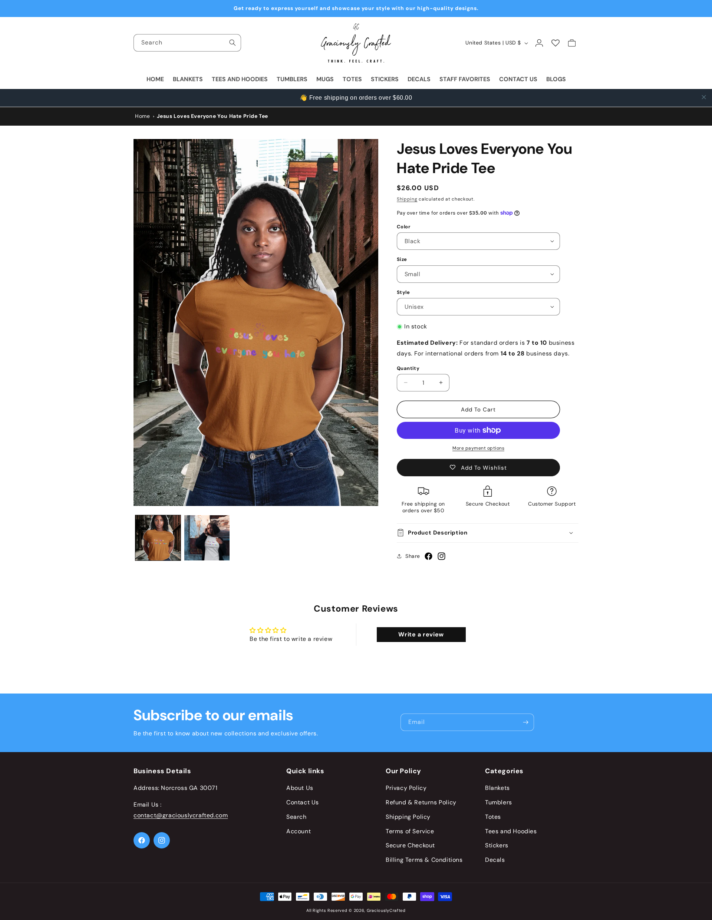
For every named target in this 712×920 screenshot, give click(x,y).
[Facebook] (428, 559)
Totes (493, 817)
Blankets (497, 788)
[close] (704, 97)
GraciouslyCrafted (386, 910)
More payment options (478, 448)
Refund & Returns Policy (421, 803)
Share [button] (412, 555)
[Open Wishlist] (555, 43)
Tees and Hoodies (511, 831)
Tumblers (498, 803)
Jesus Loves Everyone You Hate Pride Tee (212, 116)
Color (403, 226)
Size (402, 259)
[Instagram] (441, 559)
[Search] (232, 42)
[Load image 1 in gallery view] (158, 537)
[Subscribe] (525, 722)
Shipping (407, 199)
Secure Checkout (410, 846)
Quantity (408, 368)
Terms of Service (410, 831)
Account (298, 831)
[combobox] (187, 42)
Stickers (496, 846)
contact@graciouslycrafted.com (181, 815)
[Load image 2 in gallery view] (207, 537)
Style (403, 292)
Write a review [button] (421, 635)
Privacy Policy (406, 788)
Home (142, 116)
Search (296, 817)
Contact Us (302, 803)
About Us (299, 788)
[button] (487, 532)
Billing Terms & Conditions (424, 860)
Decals (495, 860)
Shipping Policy (408, 817)
